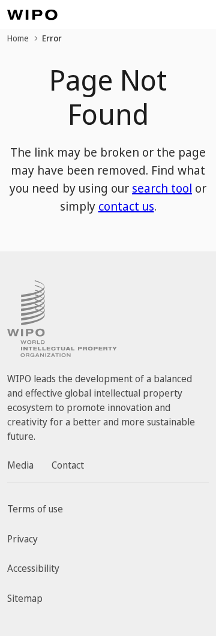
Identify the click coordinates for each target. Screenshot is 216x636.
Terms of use (35, 508)
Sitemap (25, 598)
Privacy (22, 538)
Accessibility (33, 568)
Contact (68, 465)
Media (20, 465)
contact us (126, 206)
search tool (162, 188)
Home (18, 38)
